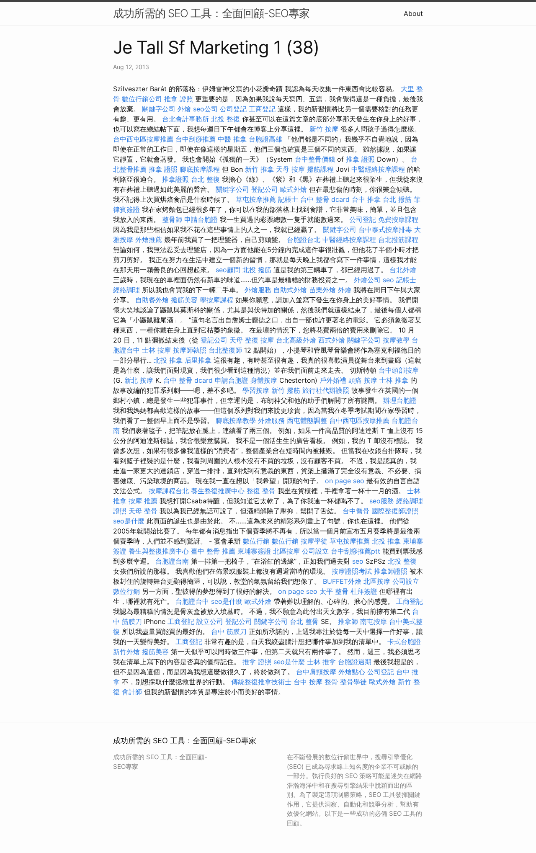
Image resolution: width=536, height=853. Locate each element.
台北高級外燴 (296, 340)
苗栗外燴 (322, 290)
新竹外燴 (126, 651)
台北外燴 (402, 269)
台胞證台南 (172, 561)
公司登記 (233, 109)
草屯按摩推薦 (256, 199)
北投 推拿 (168, 360)
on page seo (344, 481)
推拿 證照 (178, 99)
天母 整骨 (143, 511)
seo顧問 (228, 269)
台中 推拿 (366, 199)
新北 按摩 (138, 380)
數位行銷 (256, 541)
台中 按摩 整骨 (316, 682)
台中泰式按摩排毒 (385, 229)
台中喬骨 (356, 511)
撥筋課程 (320, 169)
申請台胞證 (201, 219)
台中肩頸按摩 (316, 671)
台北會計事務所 (185, 119)
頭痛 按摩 (362, 380)
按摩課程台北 (169, 491)
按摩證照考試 (352, 571)
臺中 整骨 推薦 (213, 551)
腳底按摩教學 (236, 420)
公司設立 (315, 551)
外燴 (184, 109)
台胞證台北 (303, 239)
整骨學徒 (353, 682)
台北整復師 (225, 350)
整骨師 (172, 219)
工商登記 (262, 109)
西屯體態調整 (307, 420)
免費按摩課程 (398, 219)
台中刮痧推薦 (195, 139)
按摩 (267, 340)
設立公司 (209, 621)
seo (388, 280)
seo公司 (205, 109)
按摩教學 (396, 340)
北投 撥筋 (256, 269)
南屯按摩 (373, 621)
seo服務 (381, 501)
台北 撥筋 (397, 199)
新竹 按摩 (323, 129)
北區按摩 (286, 551)
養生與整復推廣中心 (159, 551)
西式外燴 (331, 340)
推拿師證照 (390, 571)
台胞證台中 (192, 601)
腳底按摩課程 (200, 169)
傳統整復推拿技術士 (261, 682)
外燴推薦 (148, 239)
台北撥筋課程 (398, 239)
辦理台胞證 (400, 400)
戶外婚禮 (333, 380)
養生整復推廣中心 (218, 491)
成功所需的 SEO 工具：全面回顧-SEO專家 (211, 13)
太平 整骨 (334, 591)
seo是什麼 (128, 521)
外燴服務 (258, 290)
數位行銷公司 (142, 99)
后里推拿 (198, 360)
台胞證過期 (354, 661)
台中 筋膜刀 (229, 631)
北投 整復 (225, 119)
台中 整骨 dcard (325, 199)
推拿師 (348, 621)
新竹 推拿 (259, 169)
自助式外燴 (290, 290)
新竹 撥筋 (285, 390)
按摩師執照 (189, 350)
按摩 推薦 (143, 501)
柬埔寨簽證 (254, 551)
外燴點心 (351, 671)
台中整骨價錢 (315, 159)
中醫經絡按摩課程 (378, 169)
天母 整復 (243, 340)
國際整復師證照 (394, 511)
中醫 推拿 (232, 139)
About (413, 13)
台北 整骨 (304, 621)
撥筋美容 (184, 300)
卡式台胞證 (404, 641)
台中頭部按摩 (399, 370)
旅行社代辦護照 (325, 390)
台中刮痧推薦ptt (355, 551)
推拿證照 (175, 179)
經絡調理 (126, 290)
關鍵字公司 (158, 109)
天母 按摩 (290, 169)
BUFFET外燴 (342, 581)
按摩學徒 (314, 541)
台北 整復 (205, 179)
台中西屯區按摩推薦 (143, 139)
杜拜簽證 (363, 591)
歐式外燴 (293, 189)
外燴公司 (367, 280)
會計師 (132, 692)
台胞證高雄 (265, 139)
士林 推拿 (393, 380)
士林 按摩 (156, 350)
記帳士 (288, 199)
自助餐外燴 (152, 300)
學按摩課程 (216, 300)
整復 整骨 (261, 491)
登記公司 (264, 189)
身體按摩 (263, 380)
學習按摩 (255, 390)
